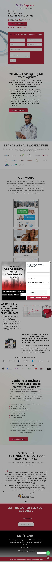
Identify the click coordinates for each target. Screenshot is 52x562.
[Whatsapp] (48, 553)
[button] (49, 262)
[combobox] (28, 274)
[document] (26, 281)
